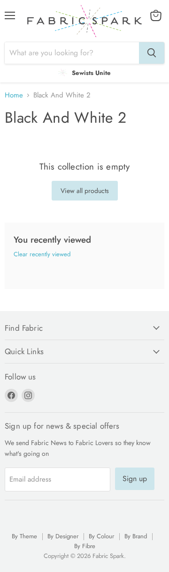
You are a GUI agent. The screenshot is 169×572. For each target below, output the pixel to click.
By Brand (135, 536)
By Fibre (84, 546)
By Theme (24, 536)
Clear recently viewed (42, 254)
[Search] (151, 53)
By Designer (62, 536)
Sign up (135, 478)
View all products (85, 190)
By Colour (101, 536)
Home (14, 95)
